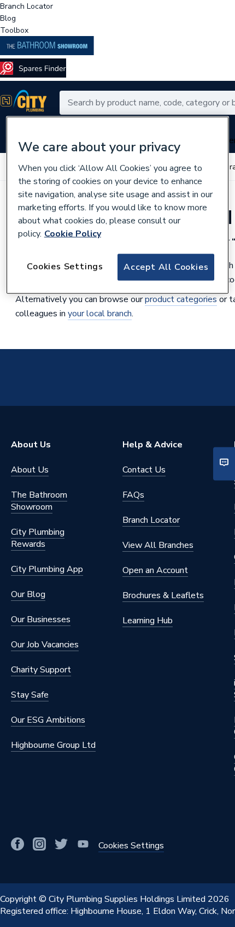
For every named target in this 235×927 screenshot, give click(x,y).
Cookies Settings (65, 267)
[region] (118, 205)
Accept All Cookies (166, 267)
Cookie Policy (72, 234)
